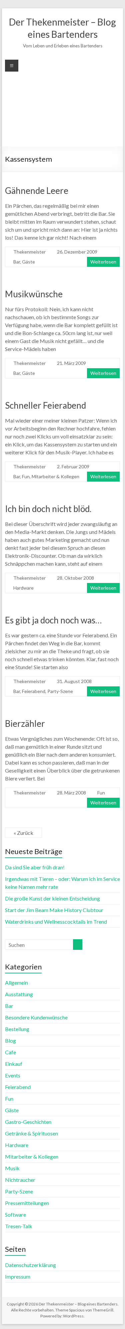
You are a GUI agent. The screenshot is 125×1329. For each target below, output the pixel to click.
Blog (10, 1040)
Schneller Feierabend (45, 405)
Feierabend (33, 691)
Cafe (10, 1052)
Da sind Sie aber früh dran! (35, 867)
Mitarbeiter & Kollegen (55, 476)
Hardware (23, 588)
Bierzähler (25, 723)
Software (15, 1214)
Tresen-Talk (18, 1226)
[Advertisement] (62, 108)
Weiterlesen (103, 261)
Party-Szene (60, 691)
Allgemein (16, 982)
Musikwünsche (34, 294)
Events (12, 1075)
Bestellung (17, 1029)
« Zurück (23, 833)
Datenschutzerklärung (30, 1265)
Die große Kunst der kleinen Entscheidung (52, 898)
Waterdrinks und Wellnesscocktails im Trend (56, 921)
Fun (26, 476)
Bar (16, 261)
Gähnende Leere (36, 190)
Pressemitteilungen (27, 1203)
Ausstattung (19, 994)
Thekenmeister (29, 252)
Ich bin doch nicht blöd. (48, 508)
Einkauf (13, 1064)
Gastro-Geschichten (28, 1122)
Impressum (17, 1276)
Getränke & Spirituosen (31, 1133)
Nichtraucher (20, 1180)
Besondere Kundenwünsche (36, 1017)
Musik (12, 1168)
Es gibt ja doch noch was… (53, 620)
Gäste (28, 261)
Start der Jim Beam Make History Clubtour (54, 910)
